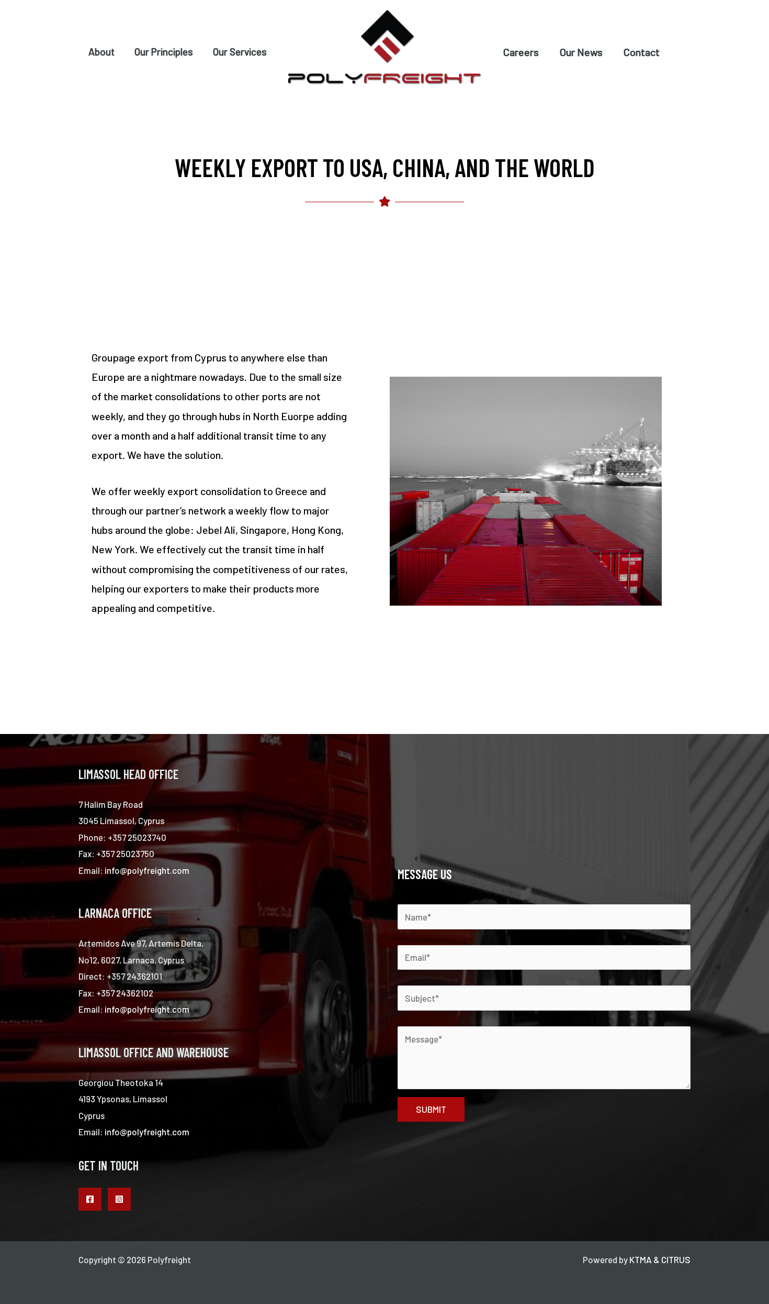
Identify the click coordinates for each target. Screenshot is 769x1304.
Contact (642, 52)
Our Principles (163, 52)
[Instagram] (119, 1199)
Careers (521, 52)
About (101, 52)
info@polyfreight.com (147, 870)
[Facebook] (89, 1199)
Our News (581, 52)
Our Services (240, 52)
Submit (431, 1109)
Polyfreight (309, 90)
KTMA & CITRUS (660, 1259)
